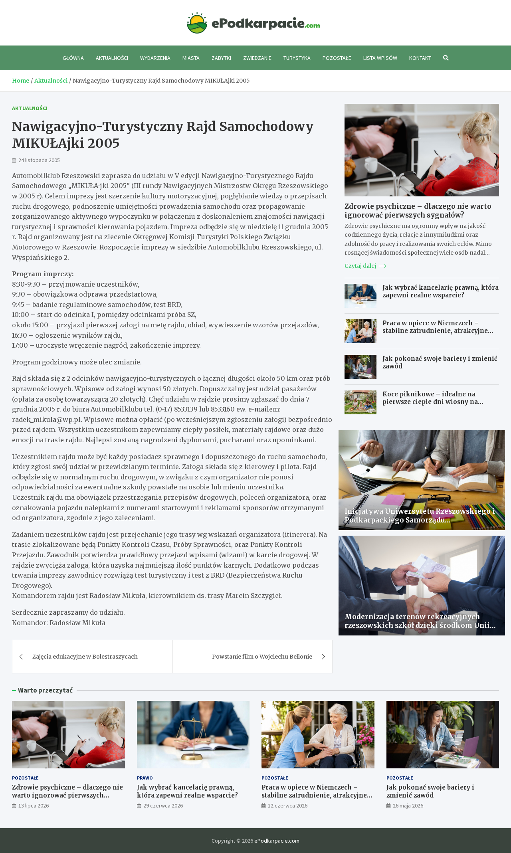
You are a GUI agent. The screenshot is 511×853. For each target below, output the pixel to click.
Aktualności (112, 57)
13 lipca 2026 (33, 805)
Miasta (191, 57)
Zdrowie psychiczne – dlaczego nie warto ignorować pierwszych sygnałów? (418, 211)
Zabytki (221, 57)
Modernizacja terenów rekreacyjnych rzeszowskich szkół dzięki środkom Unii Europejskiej (417, 625)
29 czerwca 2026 (163, 805)
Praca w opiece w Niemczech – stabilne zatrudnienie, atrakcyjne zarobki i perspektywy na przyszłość (440, 330)
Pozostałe (337, 57)
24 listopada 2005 (39, 160)
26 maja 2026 (408, 805)
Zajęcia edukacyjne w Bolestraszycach (85, 656)
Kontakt (420, 57)
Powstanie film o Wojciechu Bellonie (262, 656)
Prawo (145, 778)
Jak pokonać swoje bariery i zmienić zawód (430, 791)
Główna (73, 57)
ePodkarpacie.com (276, 840)
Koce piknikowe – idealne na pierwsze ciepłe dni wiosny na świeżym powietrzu (430, 402)
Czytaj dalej (361, 265)
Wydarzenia (155, 57)
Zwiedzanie (257, 57)
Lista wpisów (380, 57)
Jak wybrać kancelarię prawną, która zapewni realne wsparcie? (440, 291)
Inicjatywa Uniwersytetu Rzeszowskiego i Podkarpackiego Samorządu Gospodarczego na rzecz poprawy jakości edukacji (420, 524)
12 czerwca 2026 (287, 805)
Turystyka (297, 57)
